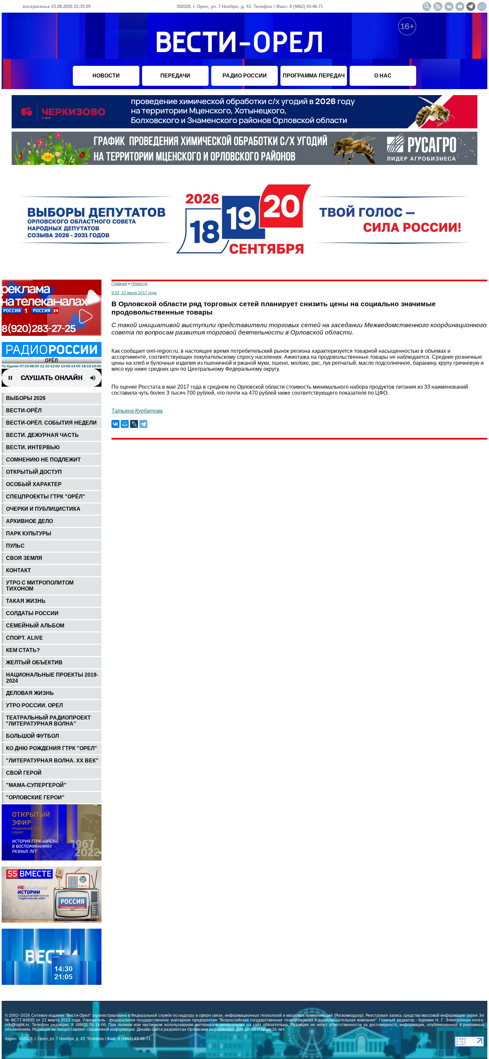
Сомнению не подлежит (43, 460)
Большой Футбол (32, 736)
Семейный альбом (35, 625)
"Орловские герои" (35, 797)
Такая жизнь (26, 601)
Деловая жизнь (30, 693)
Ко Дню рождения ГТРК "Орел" (51, 748)
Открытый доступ (34, 472)
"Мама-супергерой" (36, 785)
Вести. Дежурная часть (42, 435)
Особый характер (34, 484)
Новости (139, 283)
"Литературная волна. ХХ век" (52, 760)
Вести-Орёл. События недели (51, 423)
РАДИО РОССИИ (245, 75)
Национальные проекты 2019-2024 (52, 678)
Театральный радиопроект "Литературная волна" (48, 721)
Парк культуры (28, 533)
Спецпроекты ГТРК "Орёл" (45, 496)
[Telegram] (143, 424)
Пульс (15, 546)
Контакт (18, 570)
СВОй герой (24, 773)
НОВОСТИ (106, 75)
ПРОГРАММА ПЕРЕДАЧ (314, 75)
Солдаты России (32, 613)
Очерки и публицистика (43, 509)
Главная (119, 283)
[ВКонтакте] (115, 424)
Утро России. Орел (34, 705)
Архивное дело (29, 521)
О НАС (383, 75)
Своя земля (24, 558)
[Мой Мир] (125, 424)
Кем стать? (23, 650)
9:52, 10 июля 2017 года (134, 293)
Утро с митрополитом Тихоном (40, 586)
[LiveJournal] (134, 424)
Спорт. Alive (24, 638)
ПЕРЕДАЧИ (175, 75)
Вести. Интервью (33, 447)
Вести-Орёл (24, 410)
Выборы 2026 (26, 398)
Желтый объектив (34, 662)
